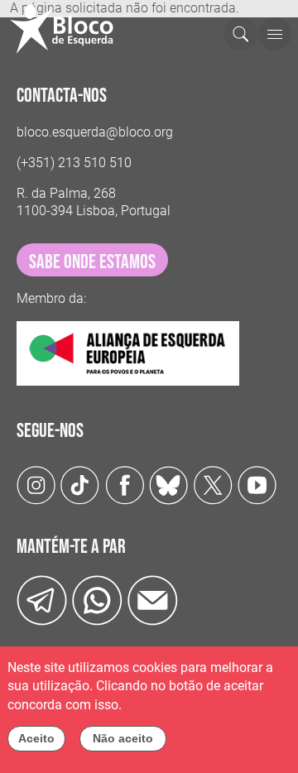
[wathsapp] (97, 599)
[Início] (68, 29)
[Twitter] (168, 484)
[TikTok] (79, 484)
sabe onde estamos (92, 262)
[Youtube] (257, 484)
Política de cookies (179, 705)
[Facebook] (124, 484)
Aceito (36, 738)
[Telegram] (42, 599)
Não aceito (123, 738)
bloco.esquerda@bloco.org (95, 132)
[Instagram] (36, 484)
